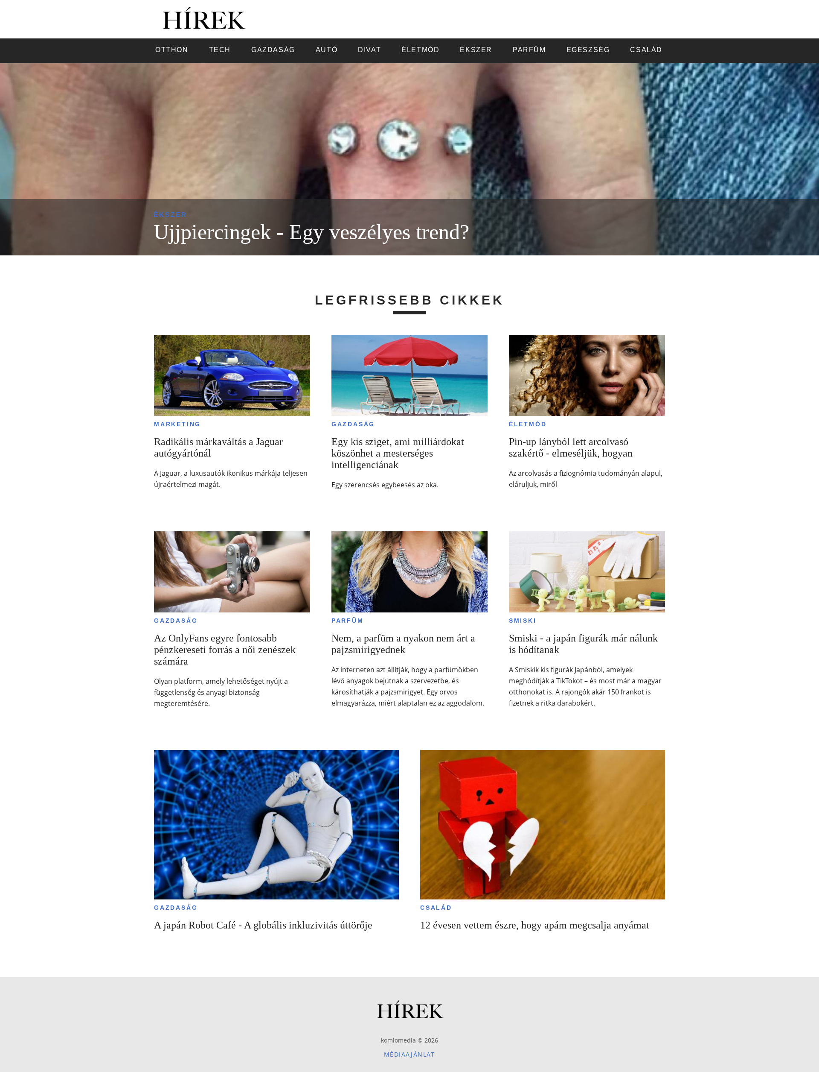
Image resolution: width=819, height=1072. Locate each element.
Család (436, 907)
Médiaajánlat (409, 1054)
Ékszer (170, 214)
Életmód (528, 424)
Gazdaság (353, 424)
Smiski (523, 620)
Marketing (177, 424)
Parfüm (347, 620)
